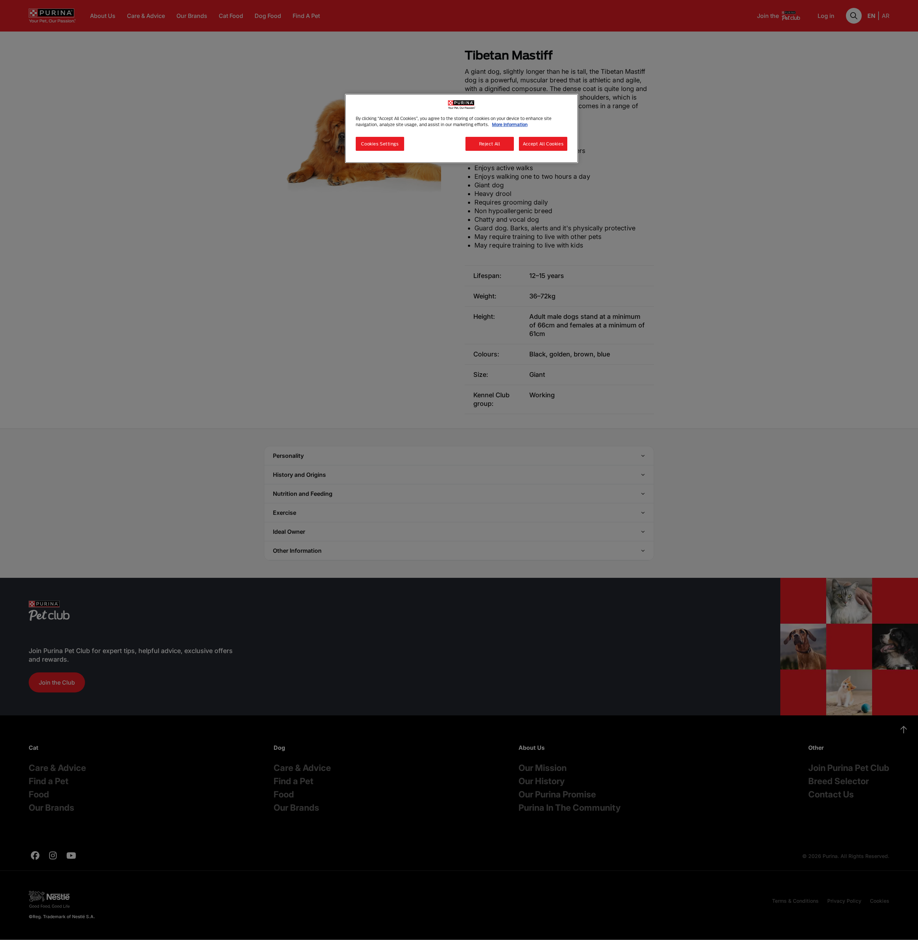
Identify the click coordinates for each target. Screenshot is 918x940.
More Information (509, 124)
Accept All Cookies (543, 144)
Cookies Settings (379, 144)
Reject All (489, 144)
